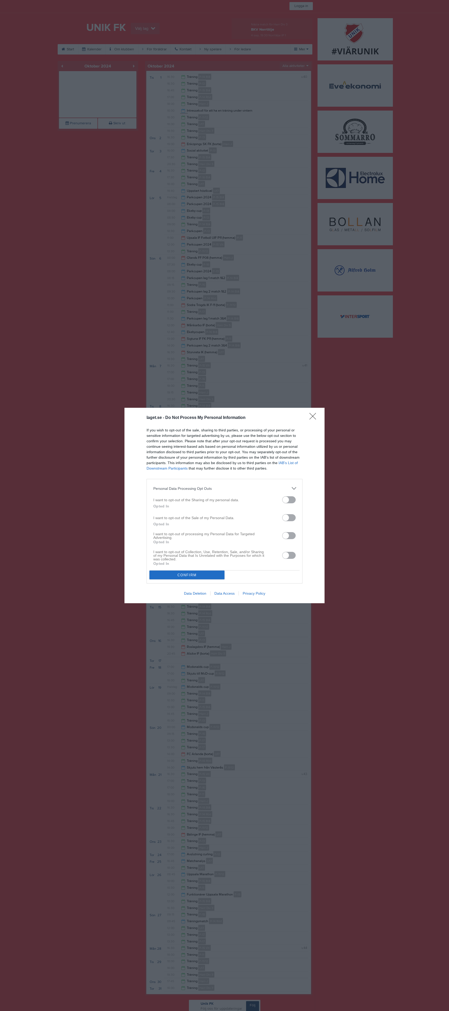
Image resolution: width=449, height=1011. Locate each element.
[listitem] (224, 488)
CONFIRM (187, 575)
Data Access (224, 593)
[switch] (289, 499)
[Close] (314, 418)
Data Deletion (195, 593)
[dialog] (224, 505)
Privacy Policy (254, 593)
